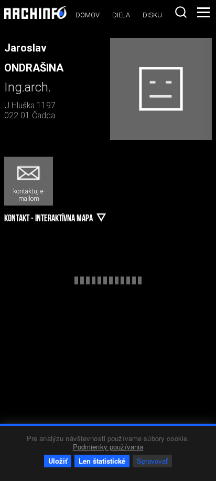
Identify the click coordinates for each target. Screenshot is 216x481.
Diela (121, 15)
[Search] (181, 12)
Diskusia (157, 15)
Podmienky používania (108, 447)
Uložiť (57, 461)
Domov (87, 15)
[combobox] (181, 12)
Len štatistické (102, 461)
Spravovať (152, 461)
